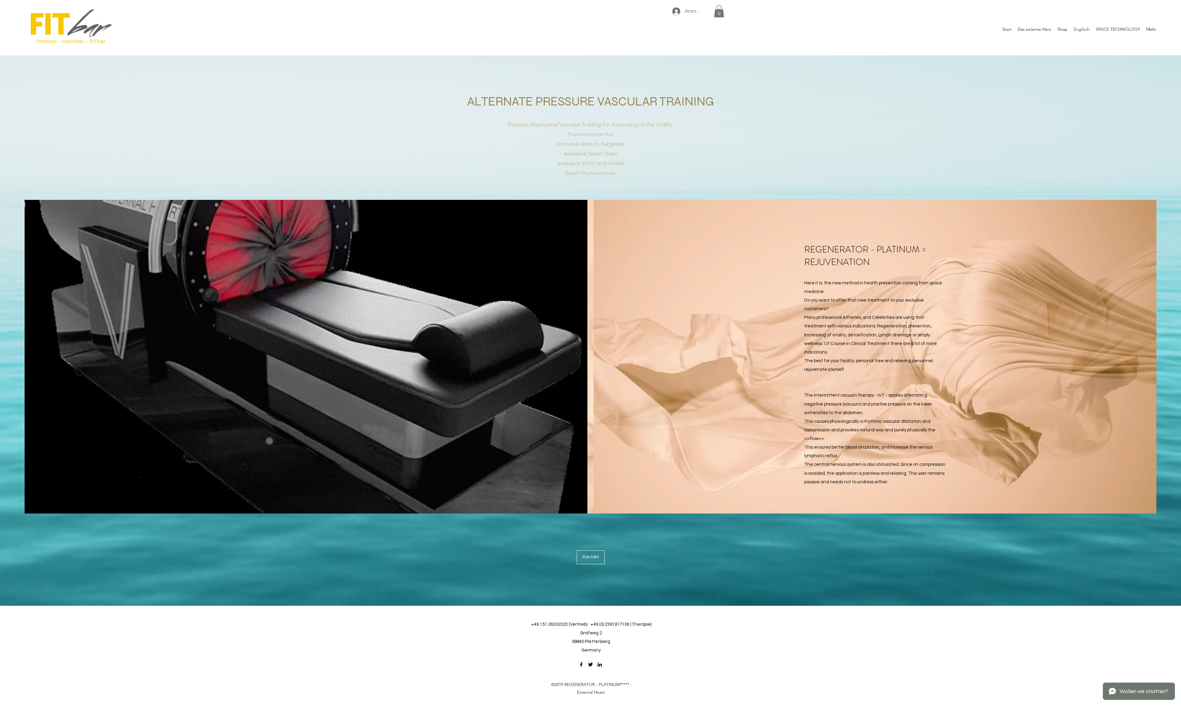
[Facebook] (581, 664)
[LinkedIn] (600, 664)
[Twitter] (590, 664)
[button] (719, 11)
